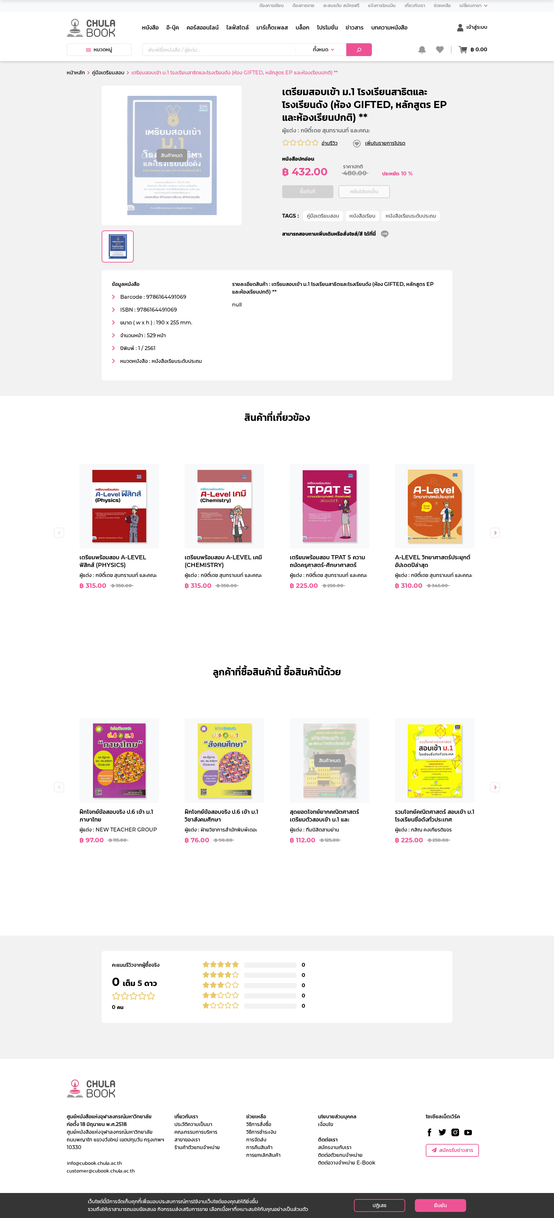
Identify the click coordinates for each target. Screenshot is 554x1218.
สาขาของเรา (187, 1140)
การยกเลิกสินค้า (263, 1155)
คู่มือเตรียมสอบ (323, 216)
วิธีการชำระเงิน (261, 1132)
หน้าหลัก (76, 73)
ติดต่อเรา (328, 1140)
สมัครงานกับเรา (334, 1147)
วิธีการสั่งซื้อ (258, 1124)
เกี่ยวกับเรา (186, 1117)
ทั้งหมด (320, 49)
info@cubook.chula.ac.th (94, 1163)
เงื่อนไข (325, 1124)
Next (495, 533)
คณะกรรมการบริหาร (195, 1132)
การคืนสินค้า (259, 1147)
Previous (59, 533)
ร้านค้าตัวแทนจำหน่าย (197, 1147)
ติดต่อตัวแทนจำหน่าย (340, 1155)
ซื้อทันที (307, 191)
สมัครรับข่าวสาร (456, 1150)
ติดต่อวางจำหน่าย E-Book (346, 1163)
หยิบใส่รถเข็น (364, 191)
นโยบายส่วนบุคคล (337, 1117)
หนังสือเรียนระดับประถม (411, 216)
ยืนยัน (440, 1205)
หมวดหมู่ (103, 49)
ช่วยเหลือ (256, 1117)
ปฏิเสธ (379, 1205)
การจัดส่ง (256, 1140)
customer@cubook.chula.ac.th (101, 1170)
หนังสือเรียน (362, 216)
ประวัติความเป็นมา (193, 1124)
